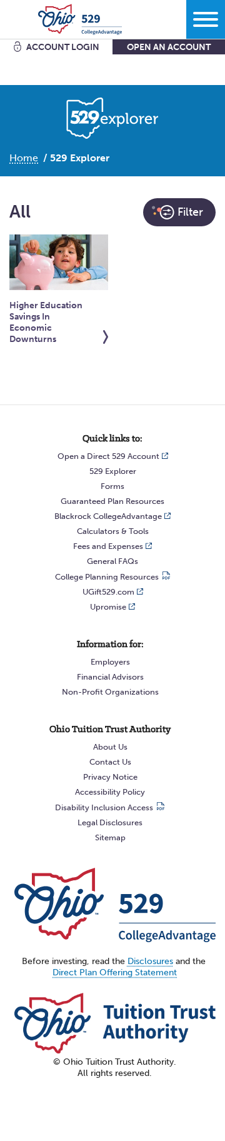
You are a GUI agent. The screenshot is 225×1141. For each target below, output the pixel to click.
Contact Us (110, 762)
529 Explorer (112, 471)
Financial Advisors (110, 676)
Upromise (108, 606)
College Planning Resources (107, 576)
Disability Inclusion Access (104, 807)
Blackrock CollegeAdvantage (108, 516)
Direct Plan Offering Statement (114, 972)
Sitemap (110, 837)
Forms (112, 486)
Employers (110, 661)
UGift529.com (108, 591)
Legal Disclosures (110, 822)
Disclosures (150, 961)
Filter (190, 212)
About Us (110, 746)
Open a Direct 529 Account (108, 456)
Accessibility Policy (110, 792)
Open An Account (169, 47)
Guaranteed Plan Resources (112, 501)
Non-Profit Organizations (110, 691)
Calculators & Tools (113, 531)
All (112, 211)
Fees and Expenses (108, 546)
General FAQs (112, 561)
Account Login (62, 47)
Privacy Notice (110, 777)
